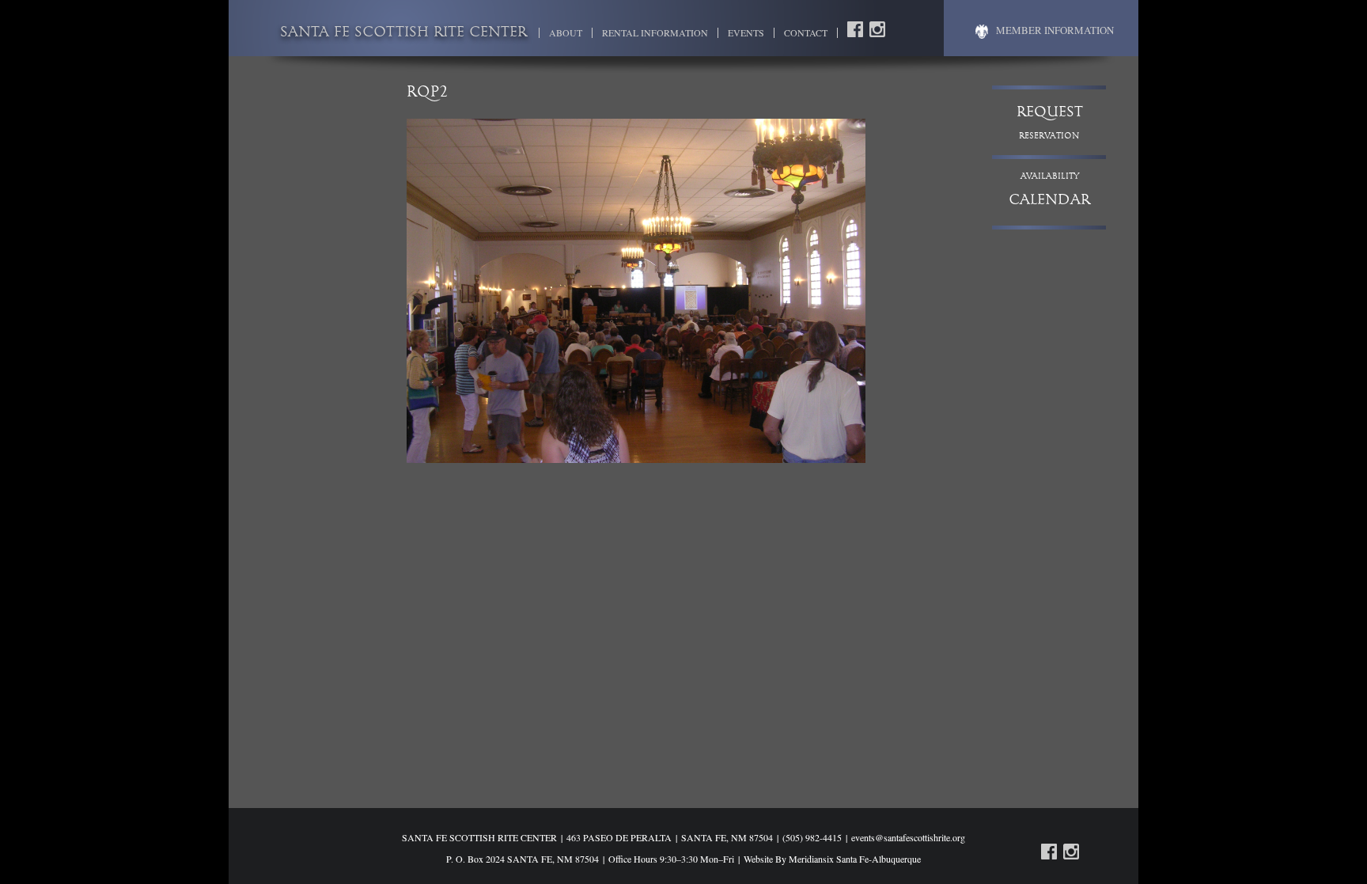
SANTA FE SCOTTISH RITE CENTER (403, 33)
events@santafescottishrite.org (908, 837)
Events (746, 33)
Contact (805, 33)
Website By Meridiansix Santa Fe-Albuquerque (832, 858)
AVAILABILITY (1049, 190)
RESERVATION (1050, 123)
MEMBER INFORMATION (1055, 30)
